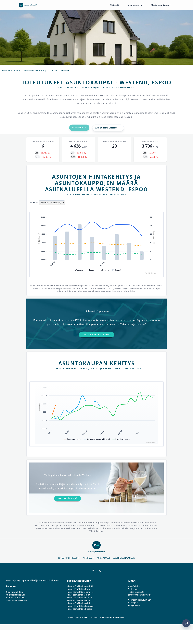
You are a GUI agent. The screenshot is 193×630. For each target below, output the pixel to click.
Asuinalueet (103, 557)
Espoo (54, 70)
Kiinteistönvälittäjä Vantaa (79, 597)
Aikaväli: (33, 202)
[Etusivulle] (28, 5)
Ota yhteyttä (134, 605)
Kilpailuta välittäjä (14, 592)
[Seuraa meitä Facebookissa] (93, 571)
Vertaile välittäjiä (67, 498)
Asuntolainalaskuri (124, 557)
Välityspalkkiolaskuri (15, 594)
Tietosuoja (133, 589)
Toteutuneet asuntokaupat (35, 70)
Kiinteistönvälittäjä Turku (79, 594)
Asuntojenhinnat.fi (11, 70)
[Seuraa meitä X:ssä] (99, 571)
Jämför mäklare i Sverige (139, 594)
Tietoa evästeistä (136, 592)
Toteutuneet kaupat (68, 557)
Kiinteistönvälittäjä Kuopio (79, 609)
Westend (65, 70)
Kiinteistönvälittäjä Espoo (79, 589)
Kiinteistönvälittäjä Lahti (78, 603)
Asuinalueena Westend (106, 127)
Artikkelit (88, 557)
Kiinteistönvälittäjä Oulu (78, 600)
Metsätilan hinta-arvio (16, 600)
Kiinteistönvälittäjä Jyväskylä (80, 606)
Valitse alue (77, 127)
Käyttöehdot (134, 586)
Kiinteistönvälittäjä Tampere (80, 592)
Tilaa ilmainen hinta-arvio (96, 334)
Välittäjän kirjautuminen (139, 599)
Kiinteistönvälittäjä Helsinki (80, 586)
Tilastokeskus (96, 531)
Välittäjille (133, 602)
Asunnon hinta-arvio (15, 597)
